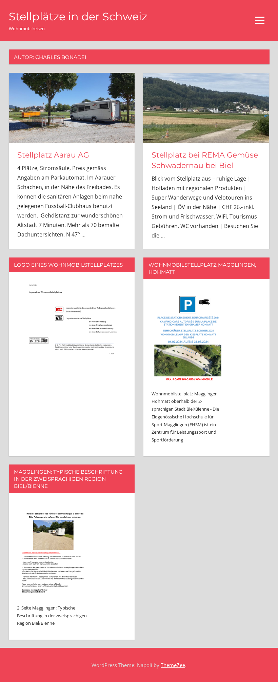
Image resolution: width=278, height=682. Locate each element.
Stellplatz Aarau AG (53, 155)
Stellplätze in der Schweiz (78, 16)
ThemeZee (173, 665)
